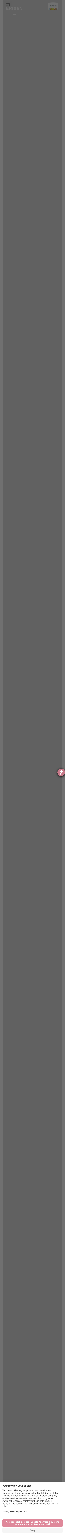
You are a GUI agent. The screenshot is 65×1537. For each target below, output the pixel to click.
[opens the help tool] (61, 772)
